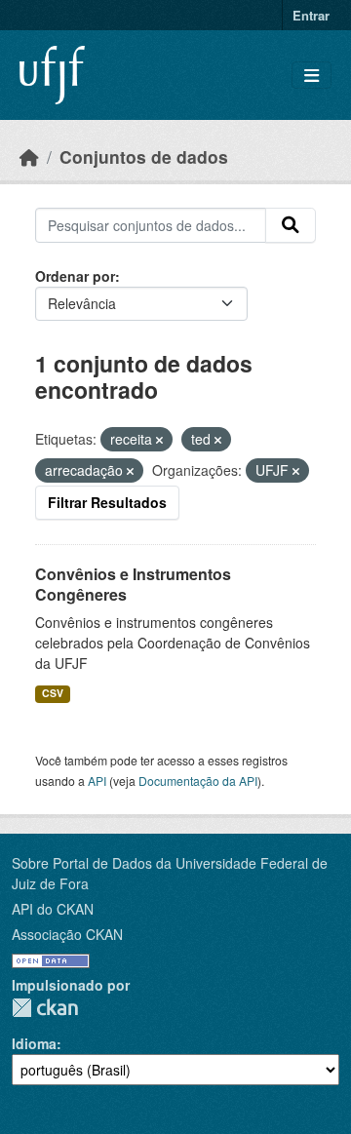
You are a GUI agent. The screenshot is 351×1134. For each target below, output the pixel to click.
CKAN (45, 1007)
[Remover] (159, 440)
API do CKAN (53, 909)
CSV (52, 692)
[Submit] (290, 225)
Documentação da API (197, 780)
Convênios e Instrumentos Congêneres (133, 584)
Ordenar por (75, 276)
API (97, 780)
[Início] (29, 156)
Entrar (311, 15)
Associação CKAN (67, 934)
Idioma (34, 1043)
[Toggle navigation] (312, 75)
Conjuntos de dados (143, 156)
